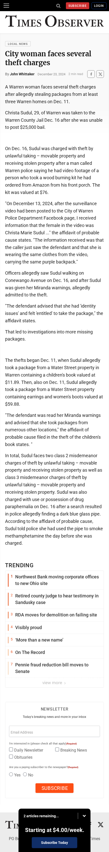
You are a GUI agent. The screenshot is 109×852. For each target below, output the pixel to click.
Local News (18, 44)
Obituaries (23, 757)
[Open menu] (6, 5)
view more (52, 682)
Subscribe (77, 6)
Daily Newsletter (28, 750)
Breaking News (73, 750)
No (30, 775)
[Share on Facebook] (91, 74)
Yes (17, 775)
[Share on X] (100, 74)
